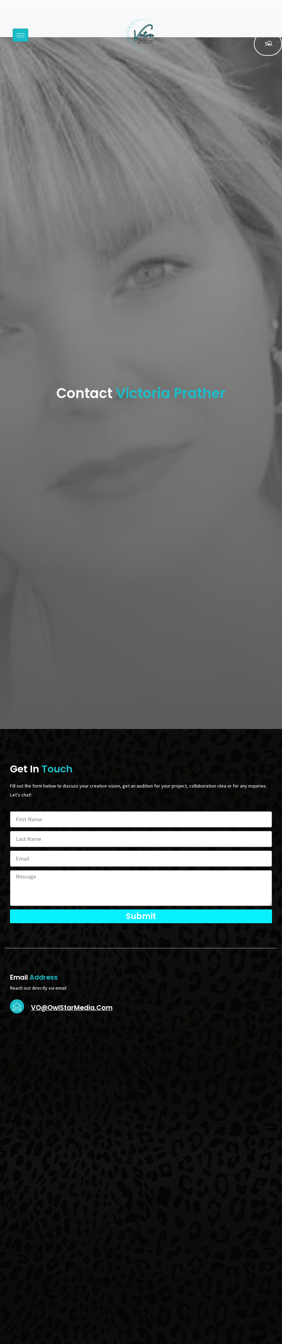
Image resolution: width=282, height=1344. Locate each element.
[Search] (270, 44)
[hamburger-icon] (20, 35)
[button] (263, 13)
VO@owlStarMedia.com (71, 1007)
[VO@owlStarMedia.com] (17, 1006)
